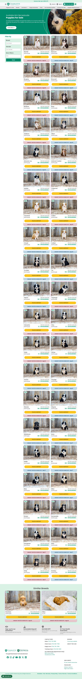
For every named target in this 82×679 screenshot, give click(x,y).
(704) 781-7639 (55, 646)
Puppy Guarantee (33, 7)
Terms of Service (62, 673)
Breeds (17, 7)
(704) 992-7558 (55, 644)
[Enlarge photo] (48, 48)
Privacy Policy (54, 673)
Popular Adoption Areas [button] (73, 7)
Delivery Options (68, 667)
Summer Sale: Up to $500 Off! (41, 1)
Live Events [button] (24, 7)
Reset (13, 60)
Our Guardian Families (50, 7)
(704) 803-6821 (57, 649)
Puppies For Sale (10, 7)
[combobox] (13, 43)
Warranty (48, 673)
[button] (6, 4)
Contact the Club (61, 7)
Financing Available (72, 641)
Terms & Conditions (72, 673)
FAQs (41, 7)
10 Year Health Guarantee (70, 662)
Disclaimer (40, 673)
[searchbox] (16, 43)
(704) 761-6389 (52, 641)
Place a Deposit (36, 57)
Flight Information (68, 668)
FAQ (44, 673)
